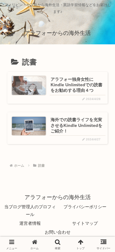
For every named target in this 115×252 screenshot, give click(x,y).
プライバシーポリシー (84, 206)
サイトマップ (85, 223)
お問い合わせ (58, 232)
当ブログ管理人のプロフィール (30, 210)
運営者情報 (30, 223)
